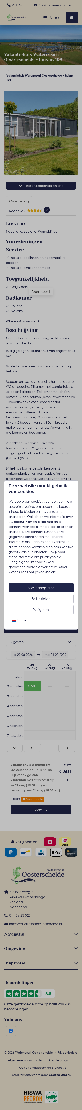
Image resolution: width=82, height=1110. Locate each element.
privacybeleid (50, 557)
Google (14, 562)
